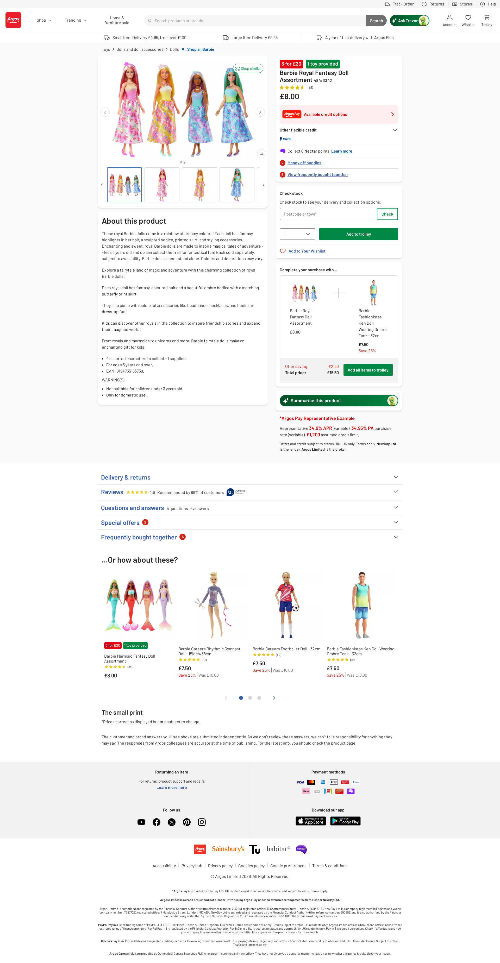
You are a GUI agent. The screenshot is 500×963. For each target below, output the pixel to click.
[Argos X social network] (171, 822)
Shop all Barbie (200, 49)
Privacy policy (220, 865)
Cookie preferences (288, 865)
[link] (339, 161)
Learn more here (172, 787)
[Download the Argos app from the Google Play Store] (345, 824)
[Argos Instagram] (202, 822)
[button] (248, 68)
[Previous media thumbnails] (102, 185)
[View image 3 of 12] (199, 185)
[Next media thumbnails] (263, 185)
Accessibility (164, 865)
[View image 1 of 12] (124, 185)
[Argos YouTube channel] (141, 822)
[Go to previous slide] (105, 112)
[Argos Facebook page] (156, 822)
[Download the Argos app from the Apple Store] (311, 824)
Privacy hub (192, 865)
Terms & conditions (330, 865)
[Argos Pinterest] (186, 822)
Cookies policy (251, 865)
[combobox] (255, 20)
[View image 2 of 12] (162, 185)
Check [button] (387, 213)
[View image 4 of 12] (237, 185)
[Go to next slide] (260, 112)
